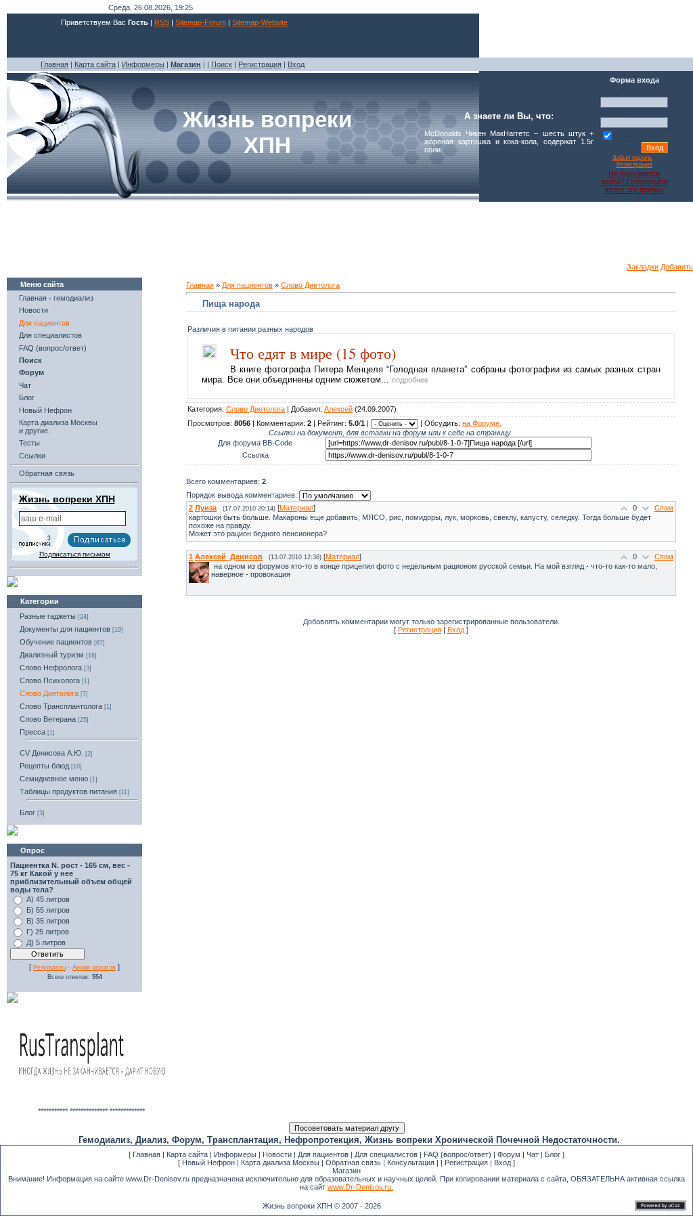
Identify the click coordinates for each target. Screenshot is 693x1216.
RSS (161, 22)
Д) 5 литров (46, 942)
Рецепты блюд (44, 766)
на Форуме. (481, 423)
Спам (663, 508)
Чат (25, 385)
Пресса (32, 732)
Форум (508, 1154)
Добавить (677, 267)
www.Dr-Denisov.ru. (360, 1187)
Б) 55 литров (48, 910)
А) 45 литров (48, 899)
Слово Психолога (50, 680)
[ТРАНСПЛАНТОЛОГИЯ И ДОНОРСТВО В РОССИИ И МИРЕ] (91, 1104)
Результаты (49, 967)
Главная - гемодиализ (56, 298)
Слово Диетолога (49, 693)
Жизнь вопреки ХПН (67, 499)
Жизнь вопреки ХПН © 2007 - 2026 (322, 1206)
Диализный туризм (52, 655)
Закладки (642, 267)
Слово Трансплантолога (61, 706)
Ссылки (32, 456)
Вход (296, 64)
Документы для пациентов (65, 629)
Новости (33, 310)
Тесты (29, 443)
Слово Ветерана (48, 719)
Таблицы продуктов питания (68, 791)
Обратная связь (46, 473)
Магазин (346, 1171)
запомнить (634, 135)
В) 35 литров (48, 921)
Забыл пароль (632, 157)
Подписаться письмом (74, 554)
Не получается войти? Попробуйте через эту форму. (634, 181)
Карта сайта (95, 64)
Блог (27, 397)
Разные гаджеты (48, 616)
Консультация (410, 1162)
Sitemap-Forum (200, 22)
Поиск (221, 64)
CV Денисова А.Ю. (51, 753)
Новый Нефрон (45, 410)
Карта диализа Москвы (280, 1162)
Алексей (338, 409)
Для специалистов (50, 335)
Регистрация (260, 64)
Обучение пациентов (56, 642)
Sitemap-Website (260, 22)
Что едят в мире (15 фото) (313, 353)
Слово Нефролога (51, 668)
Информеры (143, 64)
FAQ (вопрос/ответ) (53, 348)
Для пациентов (44, 323)
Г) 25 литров (47, 932)
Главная (54, 64)
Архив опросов (94, 967)
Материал (296, 508)
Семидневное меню (54, 779)
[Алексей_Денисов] (212, 566)
